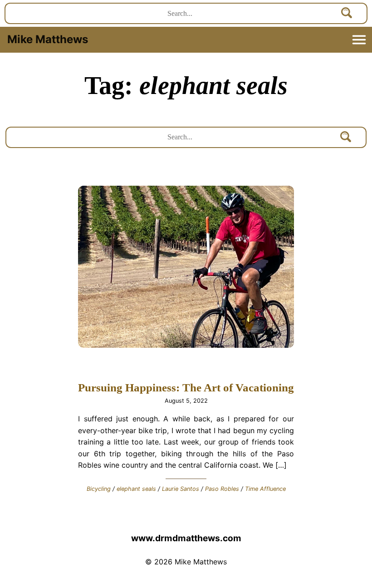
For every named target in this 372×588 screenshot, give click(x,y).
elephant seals (136, 488)
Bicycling (99, 488)
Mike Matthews (47, 39)
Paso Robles (222, 488)
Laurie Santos (180, 488)
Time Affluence (265, 488)
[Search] (347, 13)
